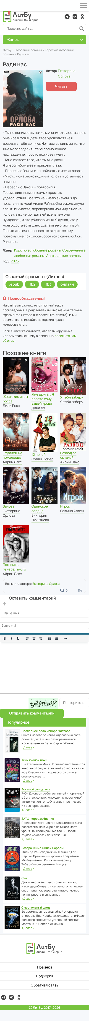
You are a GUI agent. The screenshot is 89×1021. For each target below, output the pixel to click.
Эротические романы (63, 255)
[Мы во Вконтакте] (75, 16)
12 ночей (38, 454)
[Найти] (81, 28)
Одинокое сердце (39, 508)
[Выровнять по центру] (34, 638)
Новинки (44, 967)
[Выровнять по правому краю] (40, 638)
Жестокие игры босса (15, 398)
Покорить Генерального (14, 567)
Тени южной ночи (34, 760)
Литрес (26, 315)
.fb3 (47, 284)
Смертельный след (35, 907)
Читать (61, 86)
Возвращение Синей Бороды (42, 848)
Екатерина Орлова (11, 513)
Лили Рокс (11, 405)
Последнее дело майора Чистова (45, 731)
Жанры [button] (12, 39)
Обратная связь (44, 985)
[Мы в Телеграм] (67, 16)
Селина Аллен (72, 510)
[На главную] (21, 16)
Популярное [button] (17, 722)
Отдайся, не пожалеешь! (13, 455)
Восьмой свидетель (35, 789)
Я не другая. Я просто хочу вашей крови (42, 399)
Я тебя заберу (71, 397)
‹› (27, 747)
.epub (14, 284)
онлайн (67, 284)
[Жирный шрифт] (4, 638)
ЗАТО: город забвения (37, 819)
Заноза (8, 506)
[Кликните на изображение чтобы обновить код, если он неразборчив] (43, 703)
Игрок (65, 506)
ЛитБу (7, 50)
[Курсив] (11, 638)
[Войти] (5, 5)
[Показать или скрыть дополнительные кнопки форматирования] (65, 638)
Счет (25, 878)
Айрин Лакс (12, 462)
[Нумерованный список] (56, 638)
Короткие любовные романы (37, 250)
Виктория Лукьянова (40, 517)
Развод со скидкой (68, 455)
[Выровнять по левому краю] (27, 638)
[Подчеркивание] (18, 638)
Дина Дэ (38, 408)
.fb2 (32, 284)
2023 (15, 261)
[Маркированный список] (49, 638)
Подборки (44, 976)
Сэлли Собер (42, 459)
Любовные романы (28, 50)
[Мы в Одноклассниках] (82, 16)
